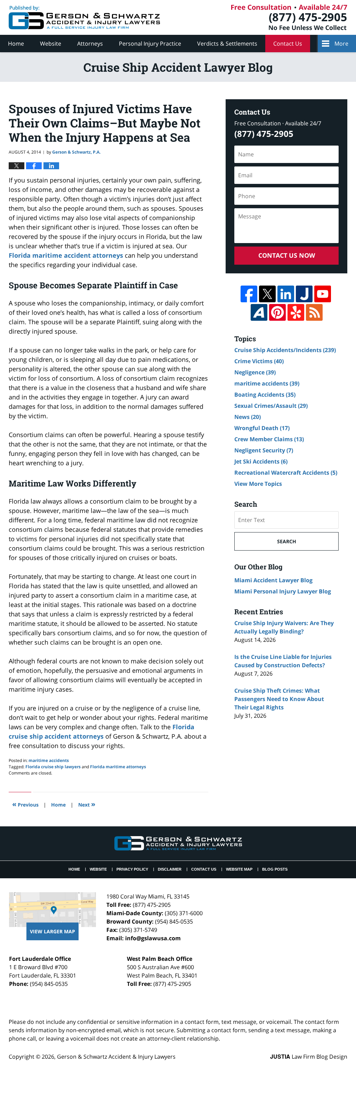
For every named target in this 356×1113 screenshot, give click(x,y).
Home (16, 43)
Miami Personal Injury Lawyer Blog (282, 591)
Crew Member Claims (269, 439)
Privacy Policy (132, 869)
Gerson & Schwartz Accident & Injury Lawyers (116, 1056)
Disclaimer (169, 869)
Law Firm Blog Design (308, 1056)
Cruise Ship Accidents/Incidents (285, 350)
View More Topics (258, 484)
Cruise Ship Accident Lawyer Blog (84, 17)
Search (286, 541)
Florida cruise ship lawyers (53, 767)
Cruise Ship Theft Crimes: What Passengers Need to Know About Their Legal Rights (279, 699)
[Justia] (304, 294)
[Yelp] (296, 312)
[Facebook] (249, 294)
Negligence (255, 372)
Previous (25, 804)
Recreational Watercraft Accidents (285, 472)
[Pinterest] (277, 312)
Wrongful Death (262, 428)
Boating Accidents (265, 394)
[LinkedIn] (285, 294)
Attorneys (90, 43)
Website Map (239, 869)
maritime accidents (49, 760)
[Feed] (314, 312)
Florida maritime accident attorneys (66, 255)
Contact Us (287, 43)
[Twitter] (267, 294)
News (247, 417)
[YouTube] (322, 294)
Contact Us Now (286, 255)
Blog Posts (275, 869)
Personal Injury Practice (150, 43)
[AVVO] (259, 312)
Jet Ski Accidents (261, 461)
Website (50, 43)
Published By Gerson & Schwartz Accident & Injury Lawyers (289, 17)
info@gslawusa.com (153, 938)
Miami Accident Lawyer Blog (273, 580)
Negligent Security (263, 450)
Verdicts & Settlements (227, 43)
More (341, 43)
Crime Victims (259, 361)
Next (86, 804)
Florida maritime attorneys (118, 767)
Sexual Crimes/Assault (271, 406)
